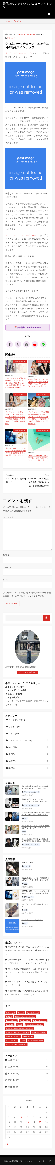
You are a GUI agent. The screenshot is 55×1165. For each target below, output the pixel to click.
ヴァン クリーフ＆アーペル (25, 1017)
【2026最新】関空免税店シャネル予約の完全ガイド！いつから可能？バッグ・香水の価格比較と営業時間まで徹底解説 (35, 789)
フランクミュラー (40, 1021)
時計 (12, 747)
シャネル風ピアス (13, 697)
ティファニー (25, 1021)
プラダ (20, 1025)
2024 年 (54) (13, 1073)
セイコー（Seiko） (39, 1033)
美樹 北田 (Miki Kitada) (28, 34)
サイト (6, 580)
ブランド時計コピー (36, 1041)
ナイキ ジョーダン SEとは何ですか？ (25, 982)
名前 (6, 555)
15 (40, 1122)
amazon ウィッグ (28, 862)
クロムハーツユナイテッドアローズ (21, 235)
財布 (11, 761)
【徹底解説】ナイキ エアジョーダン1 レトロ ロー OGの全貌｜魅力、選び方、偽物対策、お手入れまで (35, 801)
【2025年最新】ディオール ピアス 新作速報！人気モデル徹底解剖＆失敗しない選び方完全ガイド (35, 893)
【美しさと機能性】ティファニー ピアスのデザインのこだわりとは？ (38, 458)
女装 (23, 1041)
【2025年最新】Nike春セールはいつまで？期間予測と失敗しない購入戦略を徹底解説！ (35, 841)
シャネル (10, 1025)
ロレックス (11, 1013)
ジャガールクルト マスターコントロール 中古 (29, 960)
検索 (46, 618)
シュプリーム (12, 1021)
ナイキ (21, 1013)
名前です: (9, 667)
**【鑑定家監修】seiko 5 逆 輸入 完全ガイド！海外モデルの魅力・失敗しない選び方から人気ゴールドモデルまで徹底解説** (35, 816)
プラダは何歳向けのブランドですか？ (20, 1029)
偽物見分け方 (29, 1037)
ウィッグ (14, 727)
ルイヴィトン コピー (14, 687)
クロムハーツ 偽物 (13, 694)
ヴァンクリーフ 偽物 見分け (17, 1044)
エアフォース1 (12, 1041)
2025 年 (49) (13, 1067)
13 (27, 1122)
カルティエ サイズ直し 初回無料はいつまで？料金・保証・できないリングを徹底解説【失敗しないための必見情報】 (15, 382)
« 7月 (7, 1144)
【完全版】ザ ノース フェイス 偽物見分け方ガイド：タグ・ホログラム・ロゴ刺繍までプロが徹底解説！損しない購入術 (35, 829)
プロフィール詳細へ (27, 672)
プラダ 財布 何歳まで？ (35, 1025)
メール (7, 567)
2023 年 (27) (13, 1080)
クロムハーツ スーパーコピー (18, 53)
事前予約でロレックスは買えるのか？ (25, 991)
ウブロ (9, 1017)
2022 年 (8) (12, 1087)
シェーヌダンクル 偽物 (15, 690)
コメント (8, 517)
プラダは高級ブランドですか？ (18, 1033)
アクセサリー (11, 38)
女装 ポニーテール (13, 1037)
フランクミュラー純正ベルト (32, 920)
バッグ (13, 733)
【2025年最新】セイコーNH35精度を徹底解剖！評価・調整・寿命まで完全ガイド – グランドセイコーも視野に (35, 880)
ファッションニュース (20, 740)
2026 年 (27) (13, 1060)
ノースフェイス (33, 1013)
